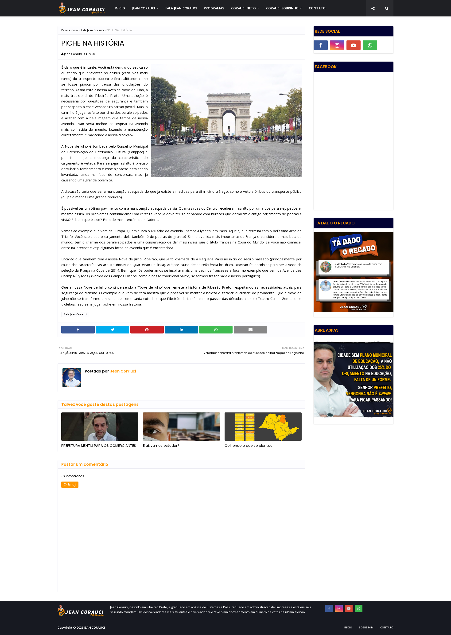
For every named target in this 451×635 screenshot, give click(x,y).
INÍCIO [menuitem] (120, 8)
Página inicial (69, 30)
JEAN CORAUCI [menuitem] (143, 8)
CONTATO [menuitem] (317, 8)
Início (348, 627)
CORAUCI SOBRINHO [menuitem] (282, 8)
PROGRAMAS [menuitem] (214, 8)
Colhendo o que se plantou (248, 445)
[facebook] (321, 45)
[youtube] (353, 45)
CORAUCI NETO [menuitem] (243, 8)
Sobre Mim (366, 627)
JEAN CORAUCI (94, 627)
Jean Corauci (73, 54)
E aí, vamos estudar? (161, 445)
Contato (386, 627)
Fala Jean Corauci (92, 30)
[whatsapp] (370, 45)
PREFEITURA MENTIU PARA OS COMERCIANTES (98, 445)
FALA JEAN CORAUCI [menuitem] (181, 8)
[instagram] (337, 45)
